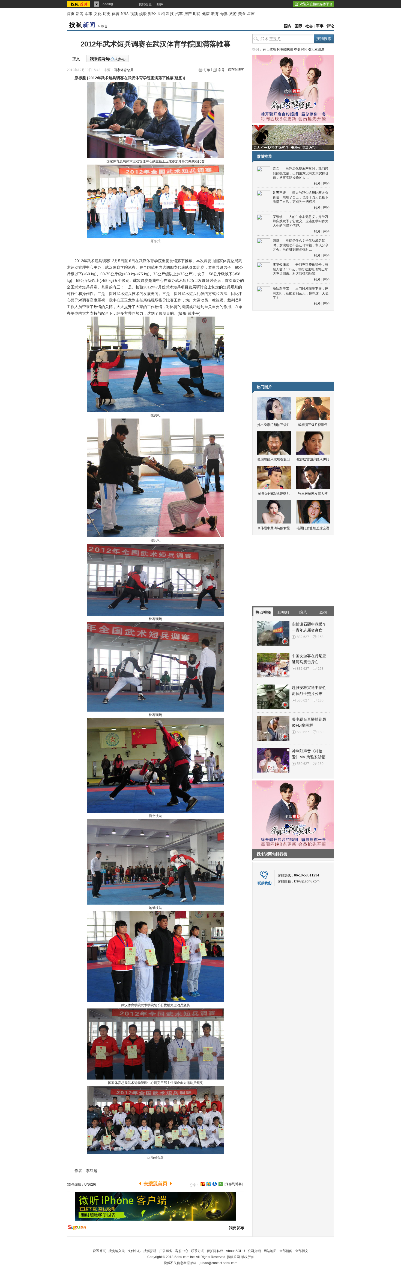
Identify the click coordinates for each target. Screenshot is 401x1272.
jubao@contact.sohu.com (218, 1263)
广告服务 (165, 1251)
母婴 (224, 14)
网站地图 (270, 1251)
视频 (134, 14)
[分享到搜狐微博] (202, 1184)
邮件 (160, 4)
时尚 (197, 14)
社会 (309, 26)
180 (321, 700)
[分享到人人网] (215, 1184)
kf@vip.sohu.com (306, 881)
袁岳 (276, 169)
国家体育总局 (123, 70)
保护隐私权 (215, 1251)
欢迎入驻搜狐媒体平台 (316, 4)
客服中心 (181, 1251)
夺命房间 (300, 49)
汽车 (179, 14)
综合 (104, 26)
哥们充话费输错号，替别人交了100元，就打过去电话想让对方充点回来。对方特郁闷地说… (300, 269)
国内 (288, 26)
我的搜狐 (145, 4)
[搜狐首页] (79, 4)
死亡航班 (269, 49)
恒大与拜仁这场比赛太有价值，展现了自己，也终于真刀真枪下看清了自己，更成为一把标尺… (300, 197)
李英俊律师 (281, 265)
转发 (317, 184)
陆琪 (276, 240)
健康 (206, 14)
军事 (88, 14)
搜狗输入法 (117, 1251)
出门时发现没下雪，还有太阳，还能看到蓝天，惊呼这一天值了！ (300, 293)
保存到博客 (236, 70)
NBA (125, 14)
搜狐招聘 (150, 1251)
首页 (70, 14)
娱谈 (143, 14)
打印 (207, 70)
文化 (97, 14)
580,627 (303, 700)
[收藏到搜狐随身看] (221, 1184)
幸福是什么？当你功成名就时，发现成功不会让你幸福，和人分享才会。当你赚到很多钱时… (300, 245)
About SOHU (235, 1251)
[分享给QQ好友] (209, 1184)
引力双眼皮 (316, 49)
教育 (215, 14)
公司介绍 (254, 1251)
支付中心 (134, 1251)
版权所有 (247, 1257)
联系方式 (197, 1251)
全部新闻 (285, 1251)
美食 (242, 14)
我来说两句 (107, 59)
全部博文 (301, 1251)
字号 (221, 70)
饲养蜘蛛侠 (285, 49)
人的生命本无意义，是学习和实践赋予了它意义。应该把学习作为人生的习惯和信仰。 (300, 221)
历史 (106, 14)
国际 (298, 26)
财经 (152, 14)
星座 (251, 14)
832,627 (303, 637)
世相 (161, 14)
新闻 (79, 14)
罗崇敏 (278, 217)
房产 (188, 14)
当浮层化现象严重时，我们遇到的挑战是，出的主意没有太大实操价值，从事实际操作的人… (300, 173)
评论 (330, 26)
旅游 (233, 14)
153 (321, 637)
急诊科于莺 (281, 289)
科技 (170, 14)
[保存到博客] (234, 1184)
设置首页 (99, 1251)
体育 (115, 14)
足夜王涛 (279, 193)
